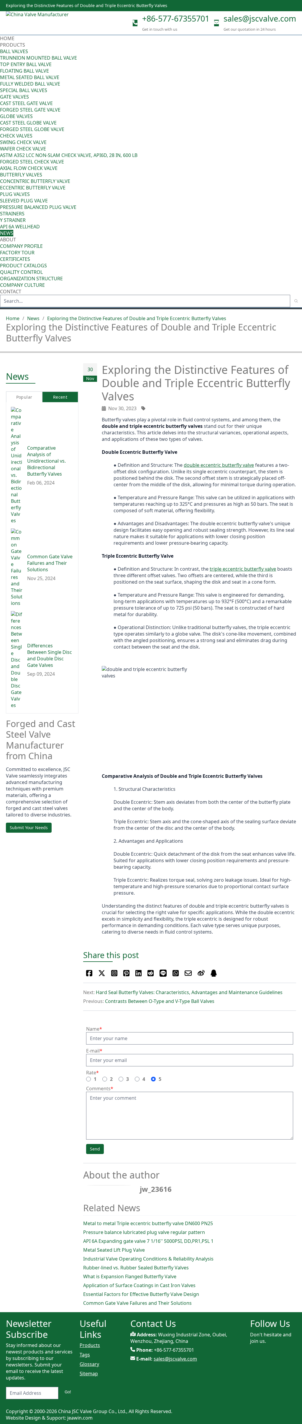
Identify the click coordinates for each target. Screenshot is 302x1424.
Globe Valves (16, 116)
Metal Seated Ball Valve (29, 77)
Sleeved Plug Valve (24, 200)
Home (7, 38)
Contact (10, 291)
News (6, 233)
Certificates (15, 259)
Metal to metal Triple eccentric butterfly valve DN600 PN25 (148, 1223)
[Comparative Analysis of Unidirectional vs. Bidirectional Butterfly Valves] (16, 465)
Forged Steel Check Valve (32, 161)
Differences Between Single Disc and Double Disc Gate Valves (49, 655)
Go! (68, 1391)
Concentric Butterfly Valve (35, 181)
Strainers (12, 213)
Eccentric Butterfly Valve (32, 187)
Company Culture (22, 285)
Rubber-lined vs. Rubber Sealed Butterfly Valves (136, 1267)
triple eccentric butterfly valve (243, 569)
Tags (85, 1354)
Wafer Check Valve (23, 148)
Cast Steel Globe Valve (28, 123)
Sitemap (89, 1373)
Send (95, 1149)
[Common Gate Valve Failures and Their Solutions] (16, 567)
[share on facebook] (89, 973)
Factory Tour (17, 252)
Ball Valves (14, 51)
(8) (299, 148)
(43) (298, 135)
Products (12, 45)
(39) (298, 174)
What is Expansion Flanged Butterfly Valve (129, 1276)
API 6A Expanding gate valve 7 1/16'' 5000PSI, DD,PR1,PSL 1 (148, 1241)
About (8, 239)
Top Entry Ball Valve (26, 64)
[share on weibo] (201, 973)
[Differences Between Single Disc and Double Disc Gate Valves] (16, 659)
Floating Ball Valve (24, 71)
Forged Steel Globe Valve (32, 129)
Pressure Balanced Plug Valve (38, 207)
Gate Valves (14, 97)
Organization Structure (31, 278)
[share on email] (188, 973)
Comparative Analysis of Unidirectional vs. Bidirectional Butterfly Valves (46, 461)
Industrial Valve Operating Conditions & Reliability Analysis (148, 1259)
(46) (298, 97)
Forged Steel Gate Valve (30, 110)
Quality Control (21, 272)
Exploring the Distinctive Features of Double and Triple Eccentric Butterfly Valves (136, 318)
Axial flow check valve (29, 168)
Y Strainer (13, 220)
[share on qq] (214, 973)
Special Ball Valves (23, 90)
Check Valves (16, 135)
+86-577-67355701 (175, 18)
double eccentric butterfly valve (219, 465)
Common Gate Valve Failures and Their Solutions (137, 1303)
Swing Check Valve (23, 142)
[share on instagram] (114, 973)
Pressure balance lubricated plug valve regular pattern (144, 1232)
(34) (298, 194)
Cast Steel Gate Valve (26, 103)
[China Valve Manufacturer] (50, 23)
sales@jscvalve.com (260, 18)
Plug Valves (15, 194)
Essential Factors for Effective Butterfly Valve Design (141, 1294)
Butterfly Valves (21, 174)
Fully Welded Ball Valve (30, 84)
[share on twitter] (101, 973)
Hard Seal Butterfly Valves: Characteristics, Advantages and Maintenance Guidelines (189, 992)
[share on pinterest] (126, 973)
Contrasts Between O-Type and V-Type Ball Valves (159, 1001)
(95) (298, 51)
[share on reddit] (150, 973)
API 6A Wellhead (20, 226)
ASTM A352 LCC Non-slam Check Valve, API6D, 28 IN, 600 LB (68, 155)
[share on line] (163, 973)
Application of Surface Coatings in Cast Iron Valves (139, 1285)
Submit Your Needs (29, 827)
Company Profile (21, 246)
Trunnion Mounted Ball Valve (38, 58)
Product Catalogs (23, 265)
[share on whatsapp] (176, 973)
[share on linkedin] (138, 973)
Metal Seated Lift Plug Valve (114, 1250)
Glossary (89, 1364)
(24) (298, 116)
